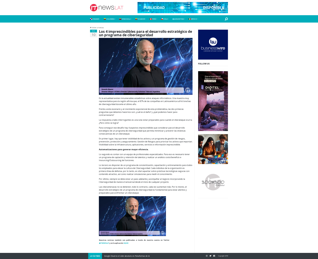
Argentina (179, 19)
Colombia (110, 19)
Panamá (95, 19)
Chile (165, 19)
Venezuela (125, 19)
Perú (154, 19)
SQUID (126, 243)
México (194, 19)
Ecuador (141, 19)
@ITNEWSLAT (104, 243)
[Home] (106, 7)
